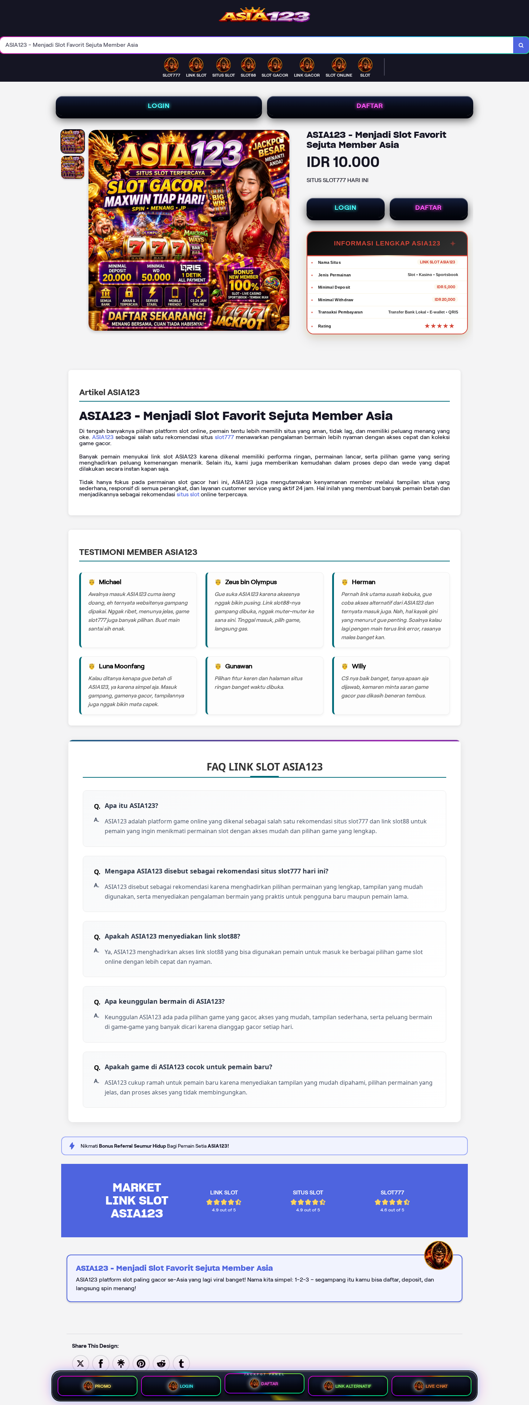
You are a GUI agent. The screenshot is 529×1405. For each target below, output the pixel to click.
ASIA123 (103, 437)
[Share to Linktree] (121, 1363)
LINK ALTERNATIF (353, 1386)
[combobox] (257, 45)
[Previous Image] (94, 231)
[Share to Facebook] (100, 1363)
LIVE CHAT (437, 1386)
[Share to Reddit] (161, 1363)
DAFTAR (370, 105)
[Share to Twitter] (80, 1363)
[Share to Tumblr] (181, 1363)
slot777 (224, 437)
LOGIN (159, 105)
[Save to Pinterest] (141, 1363)
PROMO (103, 1386)
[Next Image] (283, 231)
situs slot (188, 494)
